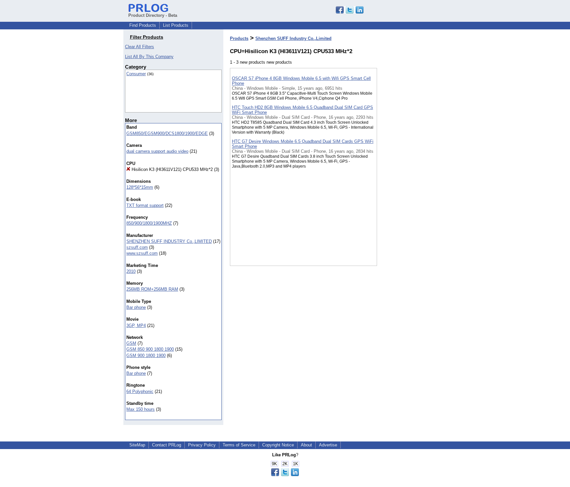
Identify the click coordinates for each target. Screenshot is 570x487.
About (306, 444)
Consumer (136, 73)
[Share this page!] (350, 12)
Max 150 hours (140, 409)
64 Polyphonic (139, 391)
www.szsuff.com (142, 253)
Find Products (142, 25)
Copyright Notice (278, 444)
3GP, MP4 (136, 325)
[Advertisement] (410, 171)
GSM (131, 343)
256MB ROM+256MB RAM (152, 289)
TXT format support (145, 205)
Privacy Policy (202, 444)
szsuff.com (137, 247)
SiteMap (137, 444)
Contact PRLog (166, 444)
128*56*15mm (139, 187)
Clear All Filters (139, 46)
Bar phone (136, 307)
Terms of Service (239, 444)
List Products (175, 25)
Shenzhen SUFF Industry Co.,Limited (293, 38)
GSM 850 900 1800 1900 (150, 349)
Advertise (328, 444)
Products (239, 38)
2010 (131, 271)
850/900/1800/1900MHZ (149, 223)
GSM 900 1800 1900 (146, 355)
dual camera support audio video (157, 151)
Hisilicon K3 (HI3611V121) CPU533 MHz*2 (171, 169)
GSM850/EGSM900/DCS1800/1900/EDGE (167, 133)
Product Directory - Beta (152, 15)
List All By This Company (149, 56)
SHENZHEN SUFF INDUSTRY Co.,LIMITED (169, 241)
